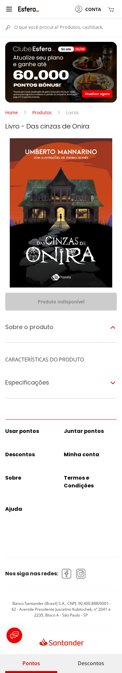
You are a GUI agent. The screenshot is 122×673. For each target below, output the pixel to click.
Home (11, 112)
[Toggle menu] (9, 9)
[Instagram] (81, 574)
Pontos (31, 663)
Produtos (42, 112)
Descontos (91, 663)
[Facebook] (67, 574)
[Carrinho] (112, 9)
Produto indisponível (61, 302)
